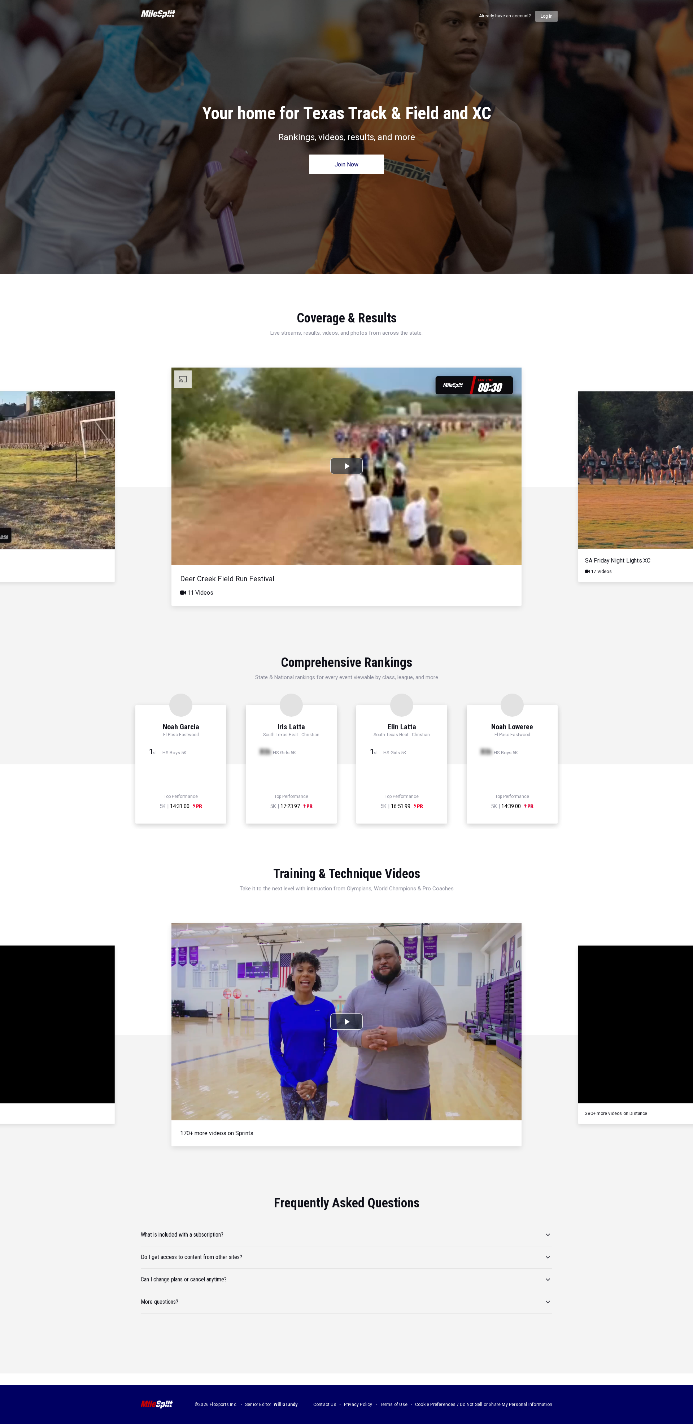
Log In (547, 16)
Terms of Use (393, 1404)
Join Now (346, 164)
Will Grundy (285, 1404)
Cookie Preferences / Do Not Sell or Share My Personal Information (483, 1404)
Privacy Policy (358, 1404)
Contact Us (324, 1404)
